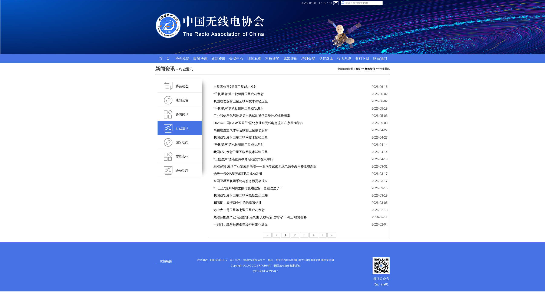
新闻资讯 (370, 68)
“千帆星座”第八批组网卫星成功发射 (239, 108)
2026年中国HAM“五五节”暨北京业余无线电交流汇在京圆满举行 (259, 123)
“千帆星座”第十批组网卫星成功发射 (239, 94)
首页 (358, 68)
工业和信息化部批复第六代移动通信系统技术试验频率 (252, 115)
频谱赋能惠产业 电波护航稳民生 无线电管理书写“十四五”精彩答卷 (261, 217)
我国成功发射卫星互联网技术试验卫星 (241, 101)
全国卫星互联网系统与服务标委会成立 (241, 181)
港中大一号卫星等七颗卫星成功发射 (239, 210)
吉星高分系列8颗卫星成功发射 (236, 86)
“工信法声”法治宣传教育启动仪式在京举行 (244, 159)
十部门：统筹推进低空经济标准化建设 (241, 224)
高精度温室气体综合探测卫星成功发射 (241, 130)
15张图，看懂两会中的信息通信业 (238, 202)
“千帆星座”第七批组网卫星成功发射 (239, 144)
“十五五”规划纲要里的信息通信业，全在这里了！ (249, 188)
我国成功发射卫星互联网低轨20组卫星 (241, 195)
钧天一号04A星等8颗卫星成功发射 (238, 173)
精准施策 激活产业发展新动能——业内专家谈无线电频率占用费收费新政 (265, 166)
